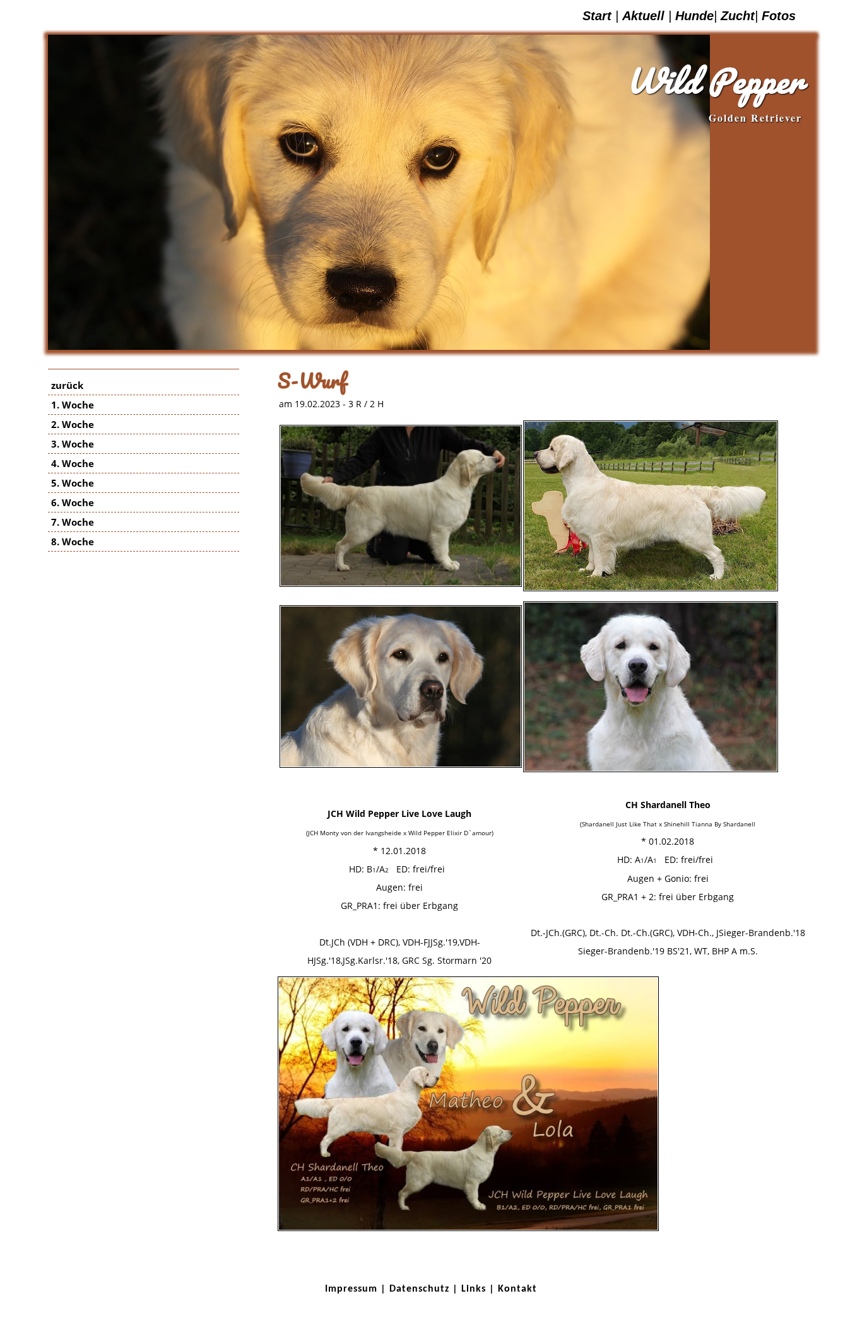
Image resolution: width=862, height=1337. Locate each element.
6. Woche (72, 502)
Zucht (738, 16)
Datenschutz (419, 1289)
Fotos (779, 16)
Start (596, 16)
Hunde (694, 16)
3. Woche (72, 443)
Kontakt (517, 1289)
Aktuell (643, 16)
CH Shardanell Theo (668, 805)
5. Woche (72, 483)
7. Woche (72, 522)
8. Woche (72, 541)
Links (473, 1289)
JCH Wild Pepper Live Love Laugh (399, 813)
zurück (67, 385)
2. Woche (72, 424)
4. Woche (72, 463)
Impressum (351, 1289)
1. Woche (72, 404)
